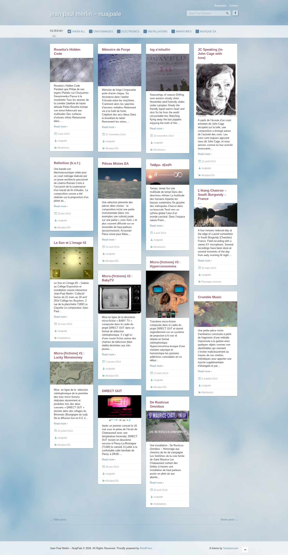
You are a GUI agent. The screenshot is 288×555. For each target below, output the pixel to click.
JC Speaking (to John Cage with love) (210, 54)
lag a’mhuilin (160, 49)
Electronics (130, 31)
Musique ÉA (208, 31)
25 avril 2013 (161, 490)
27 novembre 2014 (116, 134)
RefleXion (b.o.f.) (67, 163)
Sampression (230, 548)
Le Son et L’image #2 (70, 243)
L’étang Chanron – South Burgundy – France (212, 195)
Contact (233, 5)
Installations (158, 31)
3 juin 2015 (64, 134)
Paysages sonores (211, 281)
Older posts (58, 519)
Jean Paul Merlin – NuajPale (85, 14)
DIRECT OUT (112, 391)
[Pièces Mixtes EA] (119, 183)
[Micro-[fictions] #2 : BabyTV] (119, 299)
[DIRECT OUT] (119, 408)
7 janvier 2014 (113, 361)
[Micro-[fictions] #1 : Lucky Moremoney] (71, 374)
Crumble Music (209, 297)
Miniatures (184, 31)
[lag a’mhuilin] (167, 72)
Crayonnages (103, 31)
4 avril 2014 (160, 233)
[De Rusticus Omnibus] (167, 427)
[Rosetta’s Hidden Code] (71, 70)
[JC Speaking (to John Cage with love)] (215, 89)
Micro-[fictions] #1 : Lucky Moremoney (69, 355)
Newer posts (229, 519)
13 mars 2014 (65, 324)
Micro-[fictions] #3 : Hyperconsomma (165, 264)
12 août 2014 (209, 161)
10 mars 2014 (161, 373)
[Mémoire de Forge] (119, 70)
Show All (78, 31)
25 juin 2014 (64, 213)
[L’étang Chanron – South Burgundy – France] (215, 215)
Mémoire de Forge (116, 49)
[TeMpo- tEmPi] (167, 177)
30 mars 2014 (209, 268)
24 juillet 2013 (65, 431)
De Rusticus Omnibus (159, 404)
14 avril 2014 (113, 247)
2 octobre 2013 (210, 378)
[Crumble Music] (215, 314)
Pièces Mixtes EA (115, 163)
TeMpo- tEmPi (161, 165)
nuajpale (62, 140)
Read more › (61, 126)
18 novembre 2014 (164, 135)
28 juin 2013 (112, 466)
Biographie (220, 5)
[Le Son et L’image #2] (71, 263)
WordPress (146, 548)
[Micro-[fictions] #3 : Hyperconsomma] (167, 294)
